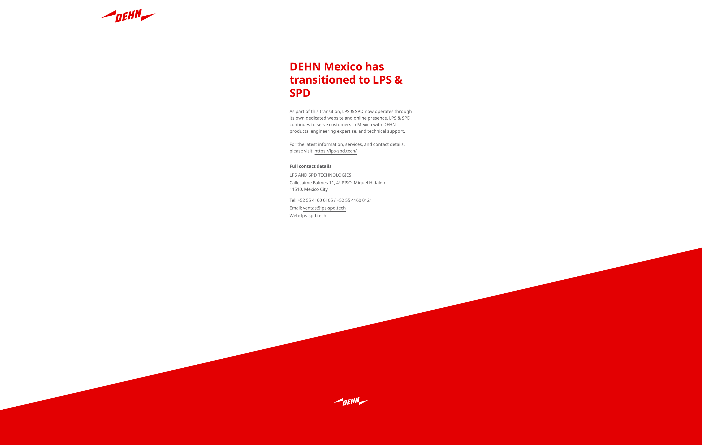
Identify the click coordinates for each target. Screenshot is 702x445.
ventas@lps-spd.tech (324, 208)
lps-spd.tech (313, 215)
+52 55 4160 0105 (315, 200)
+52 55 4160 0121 (354, 200)
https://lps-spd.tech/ (336, 151)
